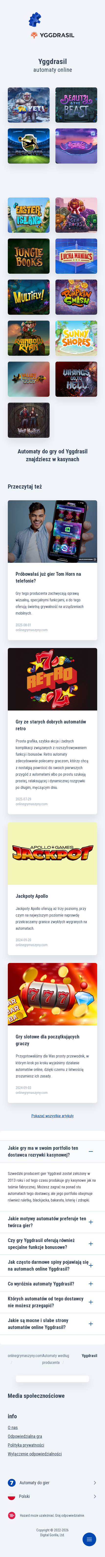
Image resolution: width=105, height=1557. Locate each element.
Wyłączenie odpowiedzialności (35, 1453)
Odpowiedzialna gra (25, 1436)
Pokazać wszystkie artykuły (52, 1116)
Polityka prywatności (26, 1445)
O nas (13, 1427)
